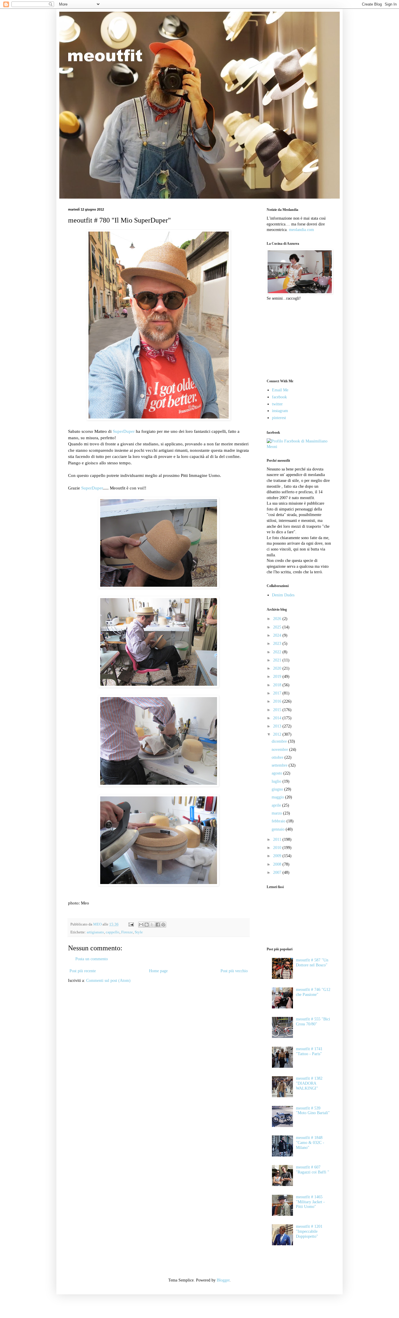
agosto (277, 773)
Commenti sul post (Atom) (108, 980)
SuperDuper (124, 431)
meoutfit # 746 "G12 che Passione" (313, 992)
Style (139, 932)
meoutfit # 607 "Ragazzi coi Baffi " (312, 1169)
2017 (277, 693)
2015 (277, 710)
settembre (280, 765)
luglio (277, 781)
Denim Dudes (283, 595)
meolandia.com (301, 230)
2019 (277, 676)
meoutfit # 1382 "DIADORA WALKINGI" (309, 1083)
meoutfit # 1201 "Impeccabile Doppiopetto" (309, 1231)
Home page (158, 971)
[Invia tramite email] (141, 925)
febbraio (279, 821)
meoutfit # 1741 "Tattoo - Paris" (309, 1051)
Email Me (280, 390)
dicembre (280, 741)
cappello (112, 932)
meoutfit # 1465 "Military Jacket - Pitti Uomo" (310, 1202)
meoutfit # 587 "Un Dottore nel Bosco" (312, 962)
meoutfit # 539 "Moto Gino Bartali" (313, 1110)
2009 (277, 856)
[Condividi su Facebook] (158, 925)
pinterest (279, 418)
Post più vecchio (234, 971)
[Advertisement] (296, 339)
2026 (277, 619)
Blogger (223, 1280)
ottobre (278, 757)
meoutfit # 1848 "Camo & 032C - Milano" (310, 1142)
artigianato (95, 932)
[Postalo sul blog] (147, 925)
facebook (279, 397)
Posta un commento (91, 959)
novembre (280, 749)
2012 (277, 734)
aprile (277, 805)
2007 (277, 872)
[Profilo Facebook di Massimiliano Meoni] (299, 446)
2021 (277, 660)
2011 (277, 839)
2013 (277, 726)
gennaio (279, 829)
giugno (278, 789)
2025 (277, 627)
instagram (280, 411)
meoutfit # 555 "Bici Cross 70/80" (313, 1021)
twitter (277, 404)
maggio (278, 797)
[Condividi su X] (152, 925)
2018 (277, 685)
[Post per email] (131, 924)
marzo (277, 813)
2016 (277, 701)
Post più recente (83, 971)
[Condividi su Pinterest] (163, 925)
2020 (277, 668)
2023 (277, 643)
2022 (277, 652)
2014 (277, 718)
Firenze (127, 932)
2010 (277, 847)
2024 (277, 635)
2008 (277, 864)
